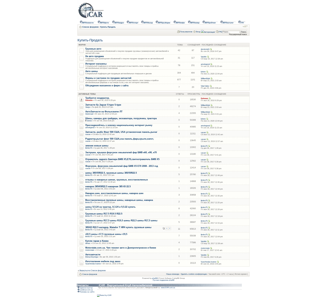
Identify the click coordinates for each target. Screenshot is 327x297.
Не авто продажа (94, 56)
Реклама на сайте (87, 292)
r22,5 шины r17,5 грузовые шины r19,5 (106, 234)
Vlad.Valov (205, 86)
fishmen (89, 100)
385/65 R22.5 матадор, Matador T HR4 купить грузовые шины (118, 227)
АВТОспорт (133, 23)
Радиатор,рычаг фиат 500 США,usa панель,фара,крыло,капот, (119, 139)
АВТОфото (104, 23)
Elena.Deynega (91, 257)
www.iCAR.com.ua (168, 287)
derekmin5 (205, 49)
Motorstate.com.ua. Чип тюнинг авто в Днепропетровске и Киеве (120, 247)
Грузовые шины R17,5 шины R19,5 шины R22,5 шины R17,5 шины (121, 220)
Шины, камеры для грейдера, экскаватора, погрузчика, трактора (121, 118)
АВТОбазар (148, 23)
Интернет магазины (96, 63)
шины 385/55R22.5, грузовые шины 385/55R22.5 (111, 173)
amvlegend (205, 64)
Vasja (87, 107)
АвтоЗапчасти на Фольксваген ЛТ (103, 111)
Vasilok (204, 57)
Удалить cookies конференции (194, 274)
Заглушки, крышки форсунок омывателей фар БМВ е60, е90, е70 (121, 152)
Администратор (86, 288)
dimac (87, 243)
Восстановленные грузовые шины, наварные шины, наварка (119, 200)
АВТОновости (88, 23)
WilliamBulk (205, 78)
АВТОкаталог (227, 23)
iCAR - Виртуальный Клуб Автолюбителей (125, 285)
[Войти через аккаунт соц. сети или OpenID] (208, 31)
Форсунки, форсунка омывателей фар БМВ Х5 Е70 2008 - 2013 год (121, 166)
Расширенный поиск (238, 34)
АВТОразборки (164, 23)
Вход (198, 32)
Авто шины (91, 71)
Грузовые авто (93, 48)
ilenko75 (88, 148)
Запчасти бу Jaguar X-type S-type (103, 104)
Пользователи (186, 32)
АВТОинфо (180, 23)
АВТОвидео (119, 23)
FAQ (220, 32)
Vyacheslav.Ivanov (93, 264)
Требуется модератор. (97, 98)
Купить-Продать (108, 27)
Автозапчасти (92, 254)
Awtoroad (89, 114)
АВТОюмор (194, 23)
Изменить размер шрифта (245, 26)
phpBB (155, 278)
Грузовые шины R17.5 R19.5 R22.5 (103, 213)
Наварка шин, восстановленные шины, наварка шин (114, 193)
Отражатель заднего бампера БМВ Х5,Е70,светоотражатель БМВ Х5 (122, 159)
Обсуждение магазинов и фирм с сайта (106, 85)
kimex (203, 72)
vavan (87, 134)
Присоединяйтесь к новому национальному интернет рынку (118, 125)
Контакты (83, 285)
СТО (242, 23)
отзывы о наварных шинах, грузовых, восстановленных (116, 179)
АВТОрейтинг (210, 23)
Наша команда (172, 274)
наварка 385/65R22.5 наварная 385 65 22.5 (108, 186)
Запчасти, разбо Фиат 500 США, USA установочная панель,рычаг (121, 132)
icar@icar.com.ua (86, 290)
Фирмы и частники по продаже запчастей (108, 78)
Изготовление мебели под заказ (102, 261)
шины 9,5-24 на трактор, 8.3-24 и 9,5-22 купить (110, 207)
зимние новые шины (96, 145)
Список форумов (90, 27)
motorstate (89, 250)
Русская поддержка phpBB (163, 280)
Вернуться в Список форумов (93, 270)
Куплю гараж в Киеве (96, 241)
